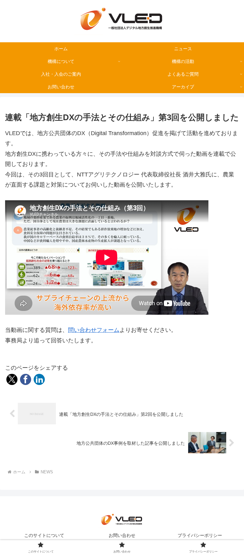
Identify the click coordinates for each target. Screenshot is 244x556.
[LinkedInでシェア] (39, 379)
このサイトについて (44, 535)
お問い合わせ (122, 535)
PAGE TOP (232, 534)
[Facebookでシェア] (25, 379)
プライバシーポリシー (200, 535)
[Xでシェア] (11, 379)
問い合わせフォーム (93, 330)
